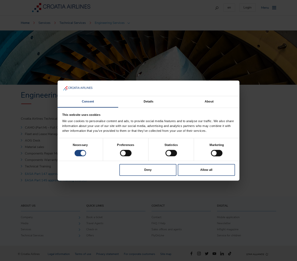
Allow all (206, 170)
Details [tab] (149, 101)
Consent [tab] (88, 101)
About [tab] (209, 101)
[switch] (126, 153)
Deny (148, 170)
